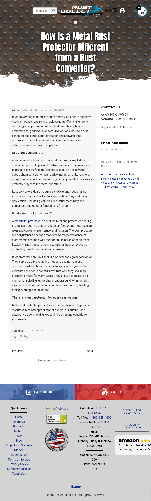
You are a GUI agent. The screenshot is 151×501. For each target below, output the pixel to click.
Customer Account (19, 469)
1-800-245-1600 (100, 417)
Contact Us (132, 183)
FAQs (134, 174)
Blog (103, 178)
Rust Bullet (30, 110)
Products (113, 174)
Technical (125, 174)
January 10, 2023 (54, 110)
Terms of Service (109, 187)
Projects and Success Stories (123, 178)
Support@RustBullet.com (94, 436)
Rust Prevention (38, 330)
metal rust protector (27, 221)
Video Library (107, 183)
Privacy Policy (127, 187)
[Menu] (75, 22)
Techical (19, 431)
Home (104, 174)
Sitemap (75, 486)
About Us (120, 183)
